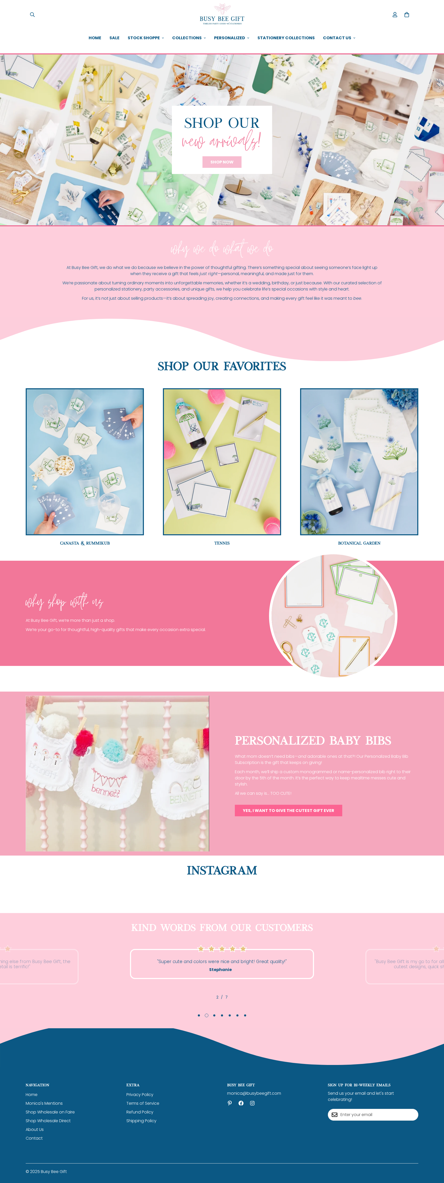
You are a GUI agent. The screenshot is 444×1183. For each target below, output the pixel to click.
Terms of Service (142, 1103)
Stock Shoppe (144, 38)
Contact (34, 1138)
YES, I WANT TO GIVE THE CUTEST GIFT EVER (288, 810)
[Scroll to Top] (434, 1155)
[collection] (222, 461)
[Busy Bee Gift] (222, 14)
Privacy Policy (139, 1095)
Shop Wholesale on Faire (50, 1112)
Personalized (229, 38)
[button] (407, 15)
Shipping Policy (141, 1121)
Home (95, 38)
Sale (114, 38)
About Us (35, 1129)
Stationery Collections (286, 38)
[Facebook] (241, 1103)
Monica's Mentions (44, 1103)
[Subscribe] (412, 1115)
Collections (187, 38)
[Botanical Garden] (359, 461)
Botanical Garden (359, 543)
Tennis (222, 543)
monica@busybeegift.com (254, 1093)
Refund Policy (139, 1112)
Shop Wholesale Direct (48, 1121)
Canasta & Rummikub (85, 543)
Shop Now (222, 162)
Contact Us (337, 38)
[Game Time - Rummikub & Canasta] (85, 461)
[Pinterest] (229, 1103)
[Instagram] (252, 1103)
